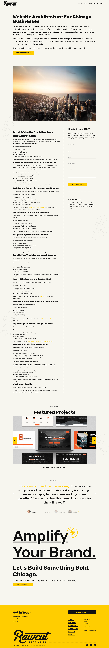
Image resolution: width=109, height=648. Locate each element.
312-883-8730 (82, 3)
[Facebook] (91, 645)
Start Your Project (76, 184)
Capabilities (73, 626)
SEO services (43, 296)
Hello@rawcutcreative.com (20, 616)
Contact (71, 635)
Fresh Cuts (73, 629)
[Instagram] (87, 645)
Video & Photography (90, 630)
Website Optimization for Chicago (50, 318)
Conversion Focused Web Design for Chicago (40, 341)
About (71, 620)
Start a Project (93, 3)
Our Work (72, 623)
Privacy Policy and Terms (41, 645)
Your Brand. (54, 544)
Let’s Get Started (81, 612)
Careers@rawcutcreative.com (21, 618)
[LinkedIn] (95, 645)
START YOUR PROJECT (22, 53)
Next (94, 440)
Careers (71, 632)
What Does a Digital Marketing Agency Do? (81, 202)
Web (85, 621)
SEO (85, 628)
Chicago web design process (36, 207)
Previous (15, 440)
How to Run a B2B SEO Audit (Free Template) (82, 204)
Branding (86, 623)
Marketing (87, 626)
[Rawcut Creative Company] (10, 3)
